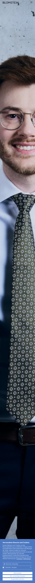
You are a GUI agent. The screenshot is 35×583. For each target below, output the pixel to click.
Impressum (19, 558)
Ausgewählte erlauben (17, 579)
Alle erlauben (17, 573)
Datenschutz (27, 558)
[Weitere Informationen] (26, 564)
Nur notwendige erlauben (17, 576)
